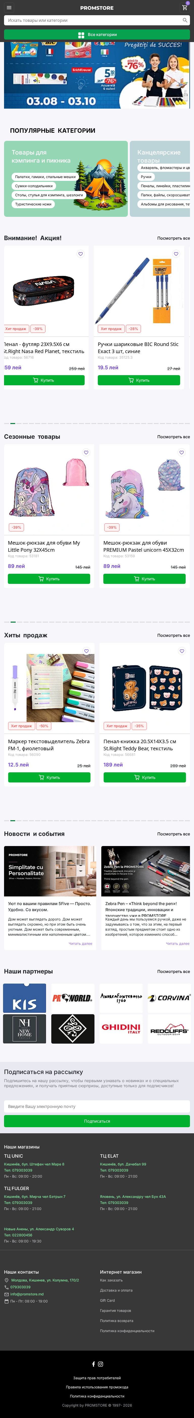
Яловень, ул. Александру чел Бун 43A (133, 1196)
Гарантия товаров (115, 1310)
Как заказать (111, 1280)
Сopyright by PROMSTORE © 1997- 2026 (97, 1405)
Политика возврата (116, 1320)
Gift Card (107, 1300)
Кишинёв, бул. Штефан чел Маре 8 (34, 1164)
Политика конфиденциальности (127, 1331)
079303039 (20, 1287)
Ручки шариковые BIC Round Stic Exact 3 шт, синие (74, 348)
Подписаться (97, 1121)
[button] (6, 423)
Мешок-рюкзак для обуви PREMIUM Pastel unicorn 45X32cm (85, 546)
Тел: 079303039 (18, 1170)
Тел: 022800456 (18, 1235)
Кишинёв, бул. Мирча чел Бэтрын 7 (34, 1196)
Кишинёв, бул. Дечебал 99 (123, 1164)
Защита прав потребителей (97, 1378)
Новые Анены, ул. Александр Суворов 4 (39, 1229)
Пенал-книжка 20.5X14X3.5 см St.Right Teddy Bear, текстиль (94, 745)
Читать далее (80, 943)
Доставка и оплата (116, 1290)
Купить (79, 380)
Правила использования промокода (97, 1387)
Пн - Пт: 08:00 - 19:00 (29, 1301)
